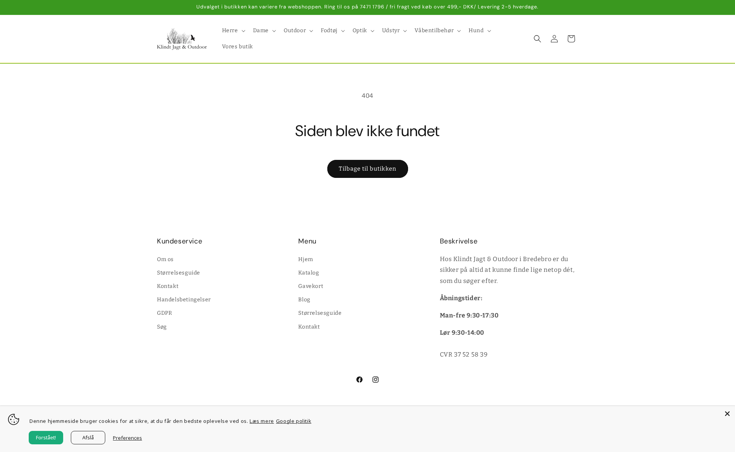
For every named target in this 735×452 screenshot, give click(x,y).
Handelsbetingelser (184, 299)
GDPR (164, 313)
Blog (304, 299)
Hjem (305, 259)
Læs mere (262, 420)
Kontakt (167, 286)
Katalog (308, 272)
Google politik (293, 420)
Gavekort (310, 286)
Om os (165, 259)
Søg (162, 326)
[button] (232, 31)
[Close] (727, 413)
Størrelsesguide (178, 272)
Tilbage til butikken (368, 168)
